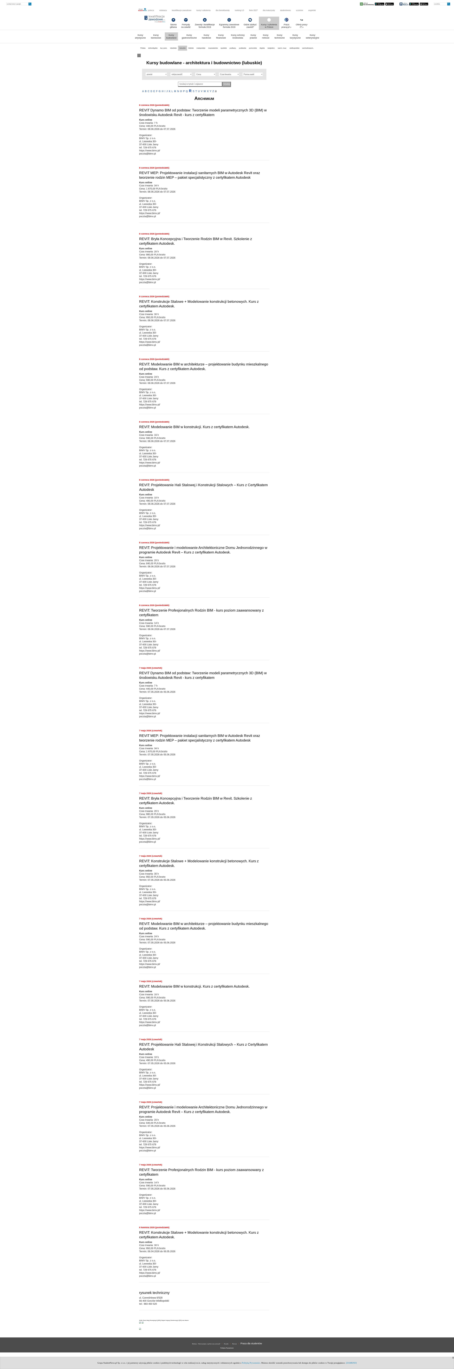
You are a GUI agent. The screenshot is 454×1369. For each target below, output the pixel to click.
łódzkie (191, 48)
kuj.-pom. (163, 48)
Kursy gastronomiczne (189, 36)
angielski (312, 10)
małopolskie (200, 48)
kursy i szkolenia (203, 10)
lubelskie (173, 48)
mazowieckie (213, 48)
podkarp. (233, 48)
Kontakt (226, 1344)
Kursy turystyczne (295, 36)
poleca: (151, 10)
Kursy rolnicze (265, 36)
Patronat (234, 1344)
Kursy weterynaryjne (312, 36)
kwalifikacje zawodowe (181, 10)
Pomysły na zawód (185, 25)
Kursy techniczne (280, 36)
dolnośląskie (152, 48)
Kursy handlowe (206, 36)
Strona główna (173, 25)
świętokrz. (271, 48)
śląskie (262, 48)
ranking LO (239, 10)
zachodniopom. (308, 48)
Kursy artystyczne (140, 36)
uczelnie (299, 10)
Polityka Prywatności (227, 1348)
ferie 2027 (253, 10)
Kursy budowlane (171, 36)
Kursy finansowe (221, 36)
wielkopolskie (294, 48)
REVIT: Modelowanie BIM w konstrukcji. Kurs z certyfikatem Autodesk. (194, 427)
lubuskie (182, 48)
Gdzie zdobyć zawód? (250, 25)
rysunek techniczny (154, 1293)
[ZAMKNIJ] (351, 1363)
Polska (142, 48)
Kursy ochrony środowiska (238, 36)
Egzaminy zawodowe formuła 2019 (229, 25)
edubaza (163, 10)
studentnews (285, 10)
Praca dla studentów (251, 1343)
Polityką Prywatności (251, 1363)
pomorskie (253, 48)
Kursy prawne (253, 36)
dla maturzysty (269, 10)
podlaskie (242, 48)
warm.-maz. (282, 48)
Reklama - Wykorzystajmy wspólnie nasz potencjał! (206, 1344)
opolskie (224, 48)
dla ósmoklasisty (223, 10)
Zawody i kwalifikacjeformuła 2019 (205, 25)
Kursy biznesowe (156, 36)
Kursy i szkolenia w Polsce (269, 25)
